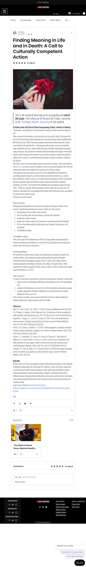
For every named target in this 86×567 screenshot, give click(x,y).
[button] (57, 268)
